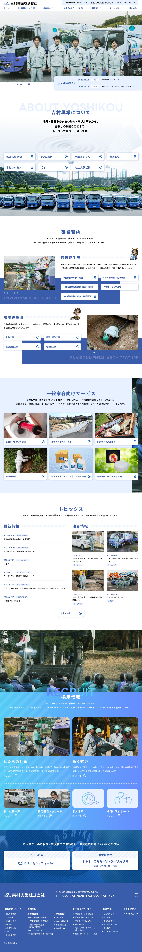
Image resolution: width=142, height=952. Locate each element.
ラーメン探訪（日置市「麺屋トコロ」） (19, 576)
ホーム (6, 8)
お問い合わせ (133, 8)
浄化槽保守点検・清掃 (73, 277)
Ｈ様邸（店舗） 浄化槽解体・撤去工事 (19, 551)
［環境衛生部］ (32, 913)
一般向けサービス (83, 908)
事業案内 (47, 8)
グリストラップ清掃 (112, 286)
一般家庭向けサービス (71, 8)
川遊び (6, 563)
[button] (14, 84)
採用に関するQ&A (111, 931)
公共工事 (10, 337)
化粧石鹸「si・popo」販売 (86, 934)
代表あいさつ (83, 156)
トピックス (114, 8)
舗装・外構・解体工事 (84, 917)
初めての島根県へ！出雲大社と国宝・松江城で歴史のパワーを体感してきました (36, 588)
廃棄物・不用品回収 (83, 921)
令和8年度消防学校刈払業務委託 (17, 539)
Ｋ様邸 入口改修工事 (12, 600)
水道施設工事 (12, 346)
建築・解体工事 (53, 337)
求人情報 (107, 928)
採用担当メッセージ (112, 924)
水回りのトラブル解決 (84, 914)
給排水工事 (51, 346)
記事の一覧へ (67, 613)
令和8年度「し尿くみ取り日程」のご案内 (116, 86)
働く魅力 (107, 917)
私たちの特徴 (14, 156)
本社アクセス (14, 167)
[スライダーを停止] (29, 84)
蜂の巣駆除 (79, 924)
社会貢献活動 (83, 167)
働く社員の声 (109, 921)
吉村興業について (25, 8)
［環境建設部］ (60, 913)
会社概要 (114, 156)
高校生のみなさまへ (108, 79)
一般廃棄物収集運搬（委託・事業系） (36, 926)
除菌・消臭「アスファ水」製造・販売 (85, 929)
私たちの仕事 (109, 914)
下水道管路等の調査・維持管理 (77, 296)
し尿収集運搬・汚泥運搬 (114, 277)
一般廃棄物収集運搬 (78, 286)
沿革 (43, 167)
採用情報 (95, 8)
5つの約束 (47, 156)
